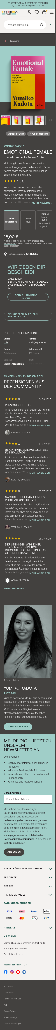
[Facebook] (5, 972)
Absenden (14, 852)
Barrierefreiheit (10, 1011)
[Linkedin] (24, 972)
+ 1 (50, 120)
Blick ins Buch (17, 134)
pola (6, 342)
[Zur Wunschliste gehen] (36, 12)
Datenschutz (9, 992)
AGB (5, 1005)
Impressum (8, 986)
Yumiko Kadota (14, 146)
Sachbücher (14, 41)
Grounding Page (10, 1017)
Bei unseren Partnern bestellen (23, 315)
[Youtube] (18, 972)
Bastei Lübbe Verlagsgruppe (23, 868)
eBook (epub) (28, 220)
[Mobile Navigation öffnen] (51, 12)
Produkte (10, 877)
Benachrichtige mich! (26, 297)
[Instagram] (12, 972)
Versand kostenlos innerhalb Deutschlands (24, 943)
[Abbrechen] (50, 24)
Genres (8, 886)
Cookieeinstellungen (12, 1024)
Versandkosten (10, 243)
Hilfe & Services (15, 895)
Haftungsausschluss (12, 999)
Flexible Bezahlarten (13, 954)
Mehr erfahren (17, 727)
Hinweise (10, 927)
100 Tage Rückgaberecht (16, 948)
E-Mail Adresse (12, 792)
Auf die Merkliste (39, 134)
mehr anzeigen (42, 203)
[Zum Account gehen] (29, 12)
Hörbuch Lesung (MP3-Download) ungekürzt (44, 220)
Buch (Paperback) (11, 220)
